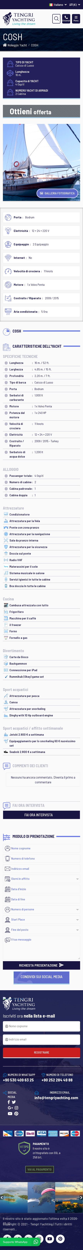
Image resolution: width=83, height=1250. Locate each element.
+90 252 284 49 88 (57, 1079)
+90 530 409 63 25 (18, 1079)
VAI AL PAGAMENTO (40, 1169)
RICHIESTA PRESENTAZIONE (38, 965)
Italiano (59, 4)
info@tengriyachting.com (56, 1097)
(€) (75, 4)
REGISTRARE (41, 1052)
